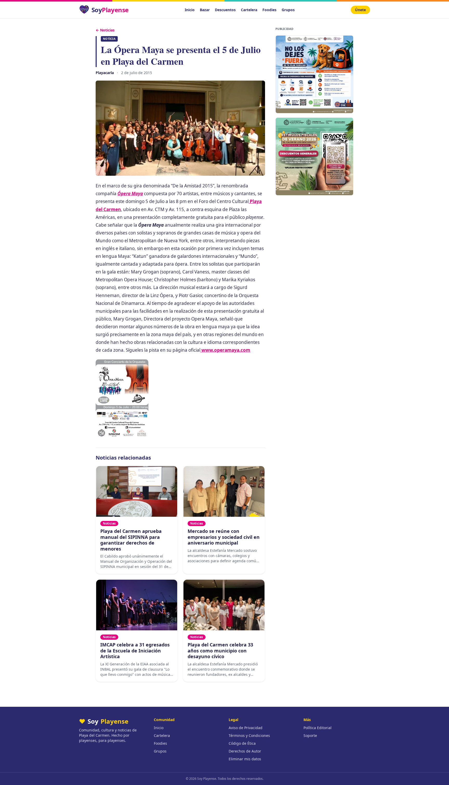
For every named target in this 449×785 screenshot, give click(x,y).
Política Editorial (317, 727)
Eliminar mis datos (245, 758)
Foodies (269, 9)
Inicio (190, 9)
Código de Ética (242, 743)
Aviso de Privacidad (245, 727)
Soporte (310, 735)
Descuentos (225, 9)
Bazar (205, 9)
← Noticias (105, 30)
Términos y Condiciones (249, 735)
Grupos (288, 9)
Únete (360, 9)
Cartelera (249, 9)
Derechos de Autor (245, 751)
